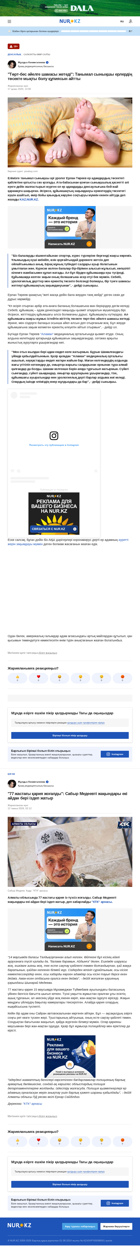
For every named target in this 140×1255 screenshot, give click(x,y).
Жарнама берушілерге (116, 1226)
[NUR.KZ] (70, 21)
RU (122, 21)
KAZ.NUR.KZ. (29, 199)
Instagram (117, 754)
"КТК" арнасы (32, 1103)
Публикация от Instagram (54, 489)
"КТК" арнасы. (102, 902)
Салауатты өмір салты (37, 54)
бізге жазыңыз (48, 652)
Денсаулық (14, 54)
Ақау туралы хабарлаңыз (80, 1226)
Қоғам (11, 774)
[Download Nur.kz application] (70, 8)
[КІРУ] (130, 21)
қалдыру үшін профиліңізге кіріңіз (85, 722)
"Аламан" (46, 334)
